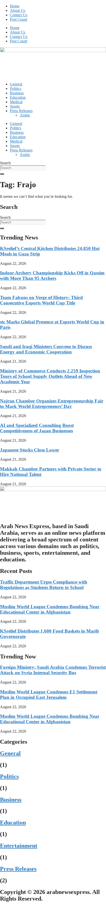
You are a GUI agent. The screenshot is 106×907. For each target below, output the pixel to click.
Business (17, 93)
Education (18, 97)
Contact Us (18, 15)
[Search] (2, 174)
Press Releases (21, 111)
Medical (16, 102)
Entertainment (18, 845)
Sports (15, 106)
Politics (15, 88)
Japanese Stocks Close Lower (29, 450)
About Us (17, 10)
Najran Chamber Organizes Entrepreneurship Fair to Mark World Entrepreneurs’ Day (51, 403)
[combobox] (23, 167)
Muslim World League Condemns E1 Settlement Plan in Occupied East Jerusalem (48, 694)
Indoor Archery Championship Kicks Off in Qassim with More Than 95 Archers (52, 275)
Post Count (18, 19)
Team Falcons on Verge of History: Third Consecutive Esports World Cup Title (41, 300)
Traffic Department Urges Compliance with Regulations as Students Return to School (43, 584)
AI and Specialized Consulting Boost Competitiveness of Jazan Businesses (37, 428)
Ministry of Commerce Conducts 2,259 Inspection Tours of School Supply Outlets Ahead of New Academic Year (50, 376)
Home (14, 6)
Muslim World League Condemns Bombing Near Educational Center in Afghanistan (49, 609)
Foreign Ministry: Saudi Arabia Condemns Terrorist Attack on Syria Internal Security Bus (53, 670)
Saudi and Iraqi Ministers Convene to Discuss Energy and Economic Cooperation (46, 349)
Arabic (25, 115)
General (16, 84)
